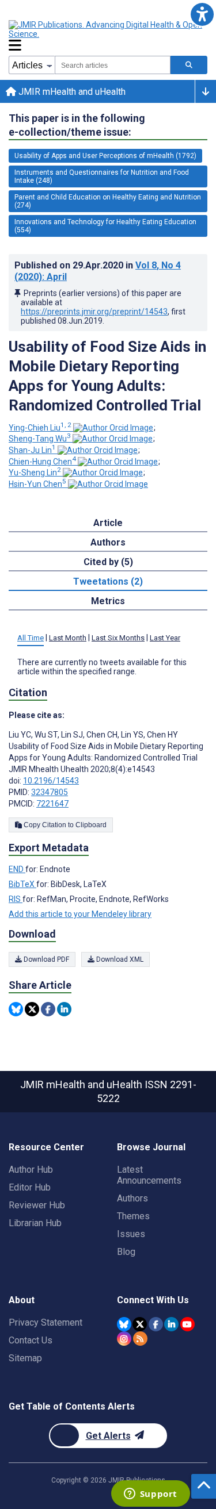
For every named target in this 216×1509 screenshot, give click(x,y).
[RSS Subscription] (140, 1338)
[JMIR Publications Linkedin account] (171, 1324)
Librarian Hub (35, 1223)
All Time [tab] (30, 637)
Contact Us (30, 1340)
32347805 (49, 792)
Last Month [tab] (67, 637)
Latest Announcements (149, 1175)
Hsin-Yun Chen (37, 484)
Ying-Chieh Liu (40, 427)
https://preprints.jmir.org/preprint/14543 (94, 311)
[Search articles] (188, 65)
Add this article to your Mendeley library (80, 914)
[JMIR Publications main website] (106, 29)
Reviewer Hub (37, 1205)
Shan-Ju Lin (32, 450)
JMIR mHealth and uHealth (71, 91)
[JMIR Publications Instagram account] (124, 1338)
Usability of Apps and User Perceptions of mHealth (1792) (105, 156)
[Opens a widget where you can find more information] (150, 1494)
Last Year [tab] (165, 637)
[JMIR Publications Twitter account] (139, 1324)
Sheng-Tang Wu (40, 438)
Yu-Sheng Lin (35, 472)
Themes (133, 1216)
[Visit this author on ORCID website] (113, 427)
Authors (132, 1198)
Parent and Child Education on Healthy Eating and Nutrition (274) (107, 201)
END (17, 869)
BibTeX (22, 884)
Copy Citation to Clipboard (64, 825)
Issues (131, 1233)
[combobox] (112, 65)
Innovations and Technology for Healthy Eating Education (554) (105, 226)
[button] (202, 14)
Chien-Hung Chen (42, 461)
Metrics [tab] (108, 601)
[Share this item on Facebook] (48, 1009)
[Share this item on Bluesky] (16, 1009)
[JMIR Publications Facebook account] (156, 1324)
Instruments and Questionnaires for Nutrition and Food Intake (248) (101, 176)
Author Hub (31, 1169)
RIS (15, 899)
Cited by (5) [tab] (108, 561)
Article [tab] (108, 522)
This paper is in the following (77, 125)
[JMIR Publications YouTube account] (187, 1324)
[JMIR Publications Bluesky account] (124, 1324)
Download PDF (45, 959)
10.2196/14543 (51, 780)
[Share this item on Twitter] (32, 1009)
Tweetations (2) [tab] (108, 581)
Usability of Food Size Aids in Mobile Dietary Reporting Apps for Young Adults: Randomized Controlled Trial (107, 376)
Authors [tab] (108, 542)
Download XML (118, 959)
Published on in (97, 271)
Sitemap (25, 1358)
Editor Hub (30, 1187)
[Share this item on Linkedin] (64, 1009)
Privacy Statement (45, 1322)
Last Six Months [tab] (118, 637)
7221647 (52, 803)
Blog (126, 1251)
